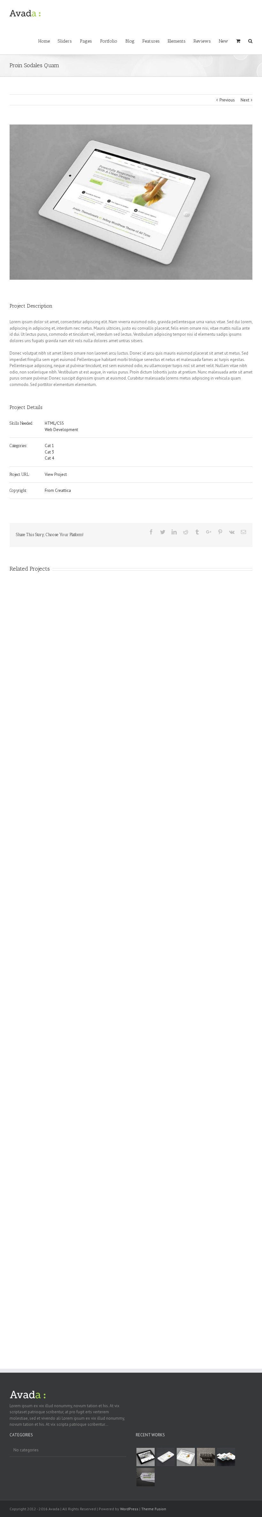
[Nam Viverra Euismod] (205, 1457)
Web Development (61, 429)
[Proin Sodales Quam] (185, 1457)
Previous (227, 100)
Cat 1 (49, 445)
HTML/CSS (54, 423)
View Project (56, 474)
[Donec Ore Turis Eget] (145, 1457)
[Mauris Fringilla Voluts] (165, 1457)
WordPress (129, 1508)
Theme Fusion (153, 1508)
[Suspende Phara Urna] (145, 1477)
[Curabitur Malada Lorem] (225, 1457)
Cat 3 (49, 452)
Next (245, 100)
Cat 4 (49, 458)
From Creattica (58, 490)
